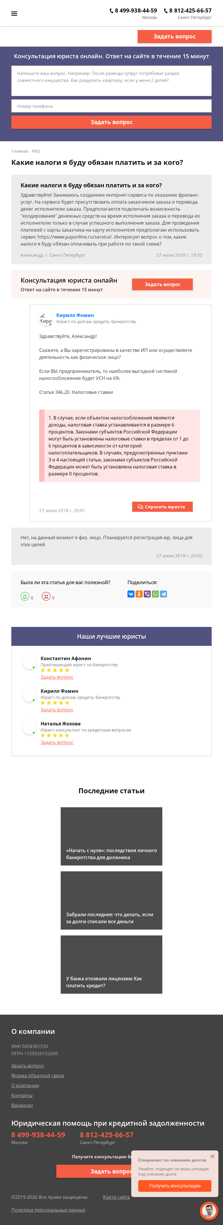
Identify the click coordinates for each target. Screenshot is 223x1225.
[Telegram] (163, 594)
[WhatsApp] (155, 594)
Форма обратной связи (37, 1075)
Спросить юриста (165, 507)
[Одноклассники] (139, 594)
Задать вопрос (175, 36)
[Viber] (147, 594)
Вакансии (22, 1105)
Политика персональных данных (48, 1210)
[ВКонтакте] (130, 594)
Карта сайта (116, 1197)
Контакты (22, 1095)
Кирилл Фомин (75, 315)
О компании (25, 1085)
